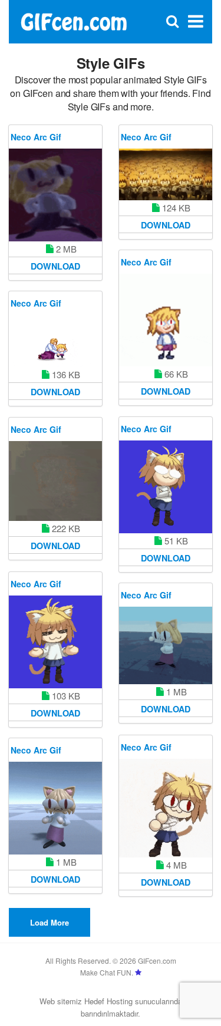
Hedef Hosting (108, 1001)
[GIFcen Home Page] (73, 20)
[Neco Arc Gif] (55, 195)
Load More (49, 922)
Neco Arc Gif (36, 137)
